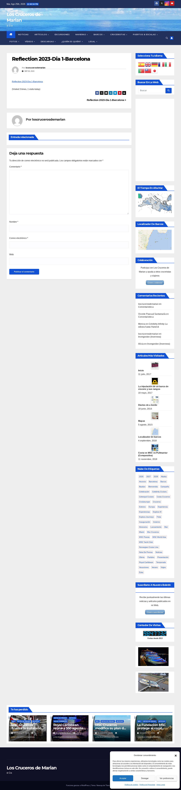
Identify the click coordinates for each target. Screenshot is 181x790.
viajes (163, 567)
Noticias (23, 34)
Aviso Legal (160, 785)
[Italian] (168, 64)
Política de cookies (131, 785)
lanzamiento (156, 527)
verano (155, 567)
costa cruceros (163, 497)
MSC (13, 721)
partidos (150, 557)
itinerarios (143, 527)
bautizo (142, 487)
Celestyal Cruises (146, 497)
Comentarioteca (146, 307)
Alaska (164, 476)
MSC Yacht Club (146, 542)
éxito (141, 572)
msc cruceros (153, 532)
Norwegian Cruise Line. (149, 547)
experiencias (144, 512)
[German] (154, 64)
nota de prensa (146, 552)
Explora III (157, 512)
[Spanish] (141, 64)
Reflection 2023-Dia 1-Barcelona (27, 81)
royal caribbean (146, 562)
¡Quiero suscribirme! (155, 612)
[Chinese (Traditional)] (148, 71)
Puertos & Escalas (144, 34)
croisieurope (144, 502)
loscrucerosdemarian (35, 68)
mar (166, 527)
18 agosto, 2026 (147, 733)
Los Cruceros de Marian (32, 768)
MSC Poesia (144, 537)
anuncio (142, 482)
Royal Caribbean (60, 721)
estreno (142, 507)
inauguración (144, 522)
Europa (152, 507)
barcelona (153, 482)
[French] (161, 64)
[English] (148, 64)
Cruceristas (118, 34)
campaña (165, 487)
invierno (156, 522)
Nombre (13, 222)
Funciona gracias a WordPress (78, 785)
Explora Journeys (146, 517)
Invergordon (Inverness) (149, 337)
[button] (175, 755)
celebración (144, 492)
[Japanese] (154, 71)
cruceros (157, 502)
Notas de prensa (23, 721)
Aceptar (123, 778)
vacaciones (144, 567)
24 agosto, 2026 (22, 733)
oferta (141, 557)
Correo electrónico (18, 238)
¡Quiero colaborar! (155, 282)
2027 (148, 476)
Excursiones (62, 34)
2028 (156, 476)
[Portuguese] (141, 71)
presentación (162, 557)
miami (141, 532)
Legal (92, 41)
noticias (159, 552)
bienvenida (153, 487)
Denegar (145, 778)
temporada (161, 562)
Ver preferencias (167, 778)
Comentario (15, 167)
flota (159, 517)
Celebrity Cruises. (159, 492)
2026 (141, 476)
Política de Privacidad (147, 785)
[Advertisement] (155, 140)
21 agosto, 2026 (64, 733)
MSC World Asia (159, 537)
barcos (163, 482)
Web (11, 254)
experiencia (163, 507)
